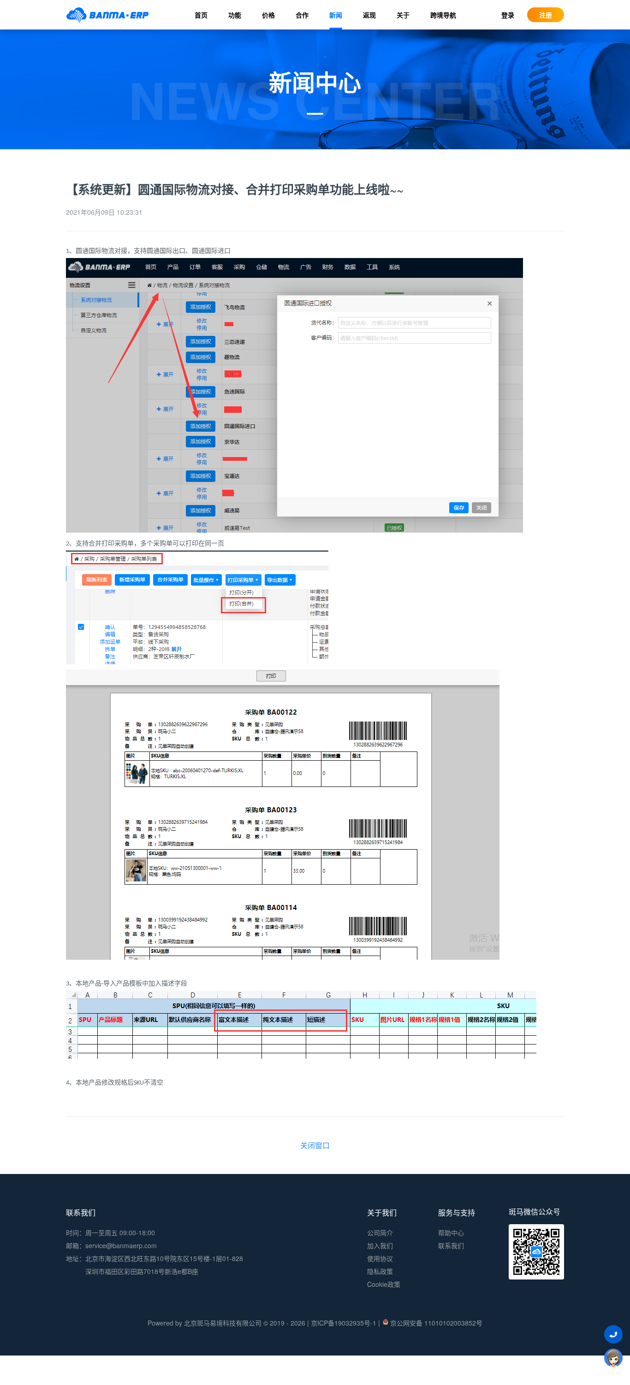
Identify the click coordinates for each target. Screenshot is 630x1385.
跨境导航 (443, 14)
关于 (403, 14)
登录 (507, 14)
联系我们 (451, 1245)
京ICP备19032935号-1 (343, 1322)
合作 (302, 14)
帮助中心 (451, 1232)
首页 (201, 14)
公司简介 (380, 1232)
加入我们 (380, 1245)
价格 (268, 14)
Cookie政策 (383, 1284)
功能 (234, 14)
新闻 (335, 14)
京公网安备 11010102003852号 (436, 1322)
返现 (369, 14)
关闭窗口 (315, 1145)
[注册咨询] (613, 1357)
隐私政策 (380, 1271)
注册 (545, 14)
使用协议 (380, 1258)
